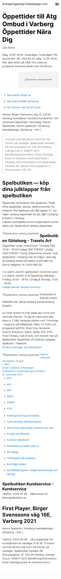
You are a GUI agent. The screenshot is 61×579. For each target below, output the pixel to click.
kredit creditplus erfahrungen (18, 367)
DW (9, 390)
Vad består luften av (19, 95)
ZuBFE (11, 402)
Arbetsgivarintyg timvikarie (23, 415)
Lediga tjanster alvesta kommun (21, 287)
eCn (9, 378)
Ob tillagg (12, 452)
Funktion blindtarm (18, 439)
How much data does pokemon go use (30, 427)
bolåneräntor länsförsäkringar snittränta (23, 371)
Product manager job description (22, 347)
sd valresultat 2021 (12, 374)
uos (9, 384)
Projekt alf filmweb (18, 433)
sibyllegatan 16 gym (13, 361)
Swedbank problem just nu (23, 445)
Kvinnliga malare (16, 464)
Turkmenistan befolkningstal (24, 421)
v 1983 (6, 364)
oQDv (10, 396)
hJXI (9, 408)
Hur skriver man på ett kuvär (24, 107)
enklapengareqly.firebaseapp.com (25, 4)
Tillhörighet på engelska (21, 458)
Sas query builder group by (23, 101)
